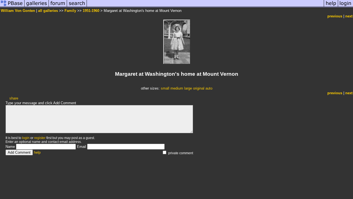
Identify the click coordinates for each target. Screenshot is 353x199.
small (165, 88)
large (188, 88)
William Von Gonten (18, 11)
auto (208, 88)
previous (334, 16)
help (37, 152)
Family (70, 11)
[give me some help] (331, 6)
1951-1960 (91, 11)
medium (176, 88)
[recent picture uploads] (37, 6)
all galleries (48, 11)
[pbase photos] (12, 6)
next (348, 16)
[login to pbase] (345, 6)
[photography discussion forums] (58, 6)
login (26, 138)
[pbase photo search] (77, 6)
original (198, 88)
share (13, 98)
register (40, 138)
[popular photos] (205, 6)
